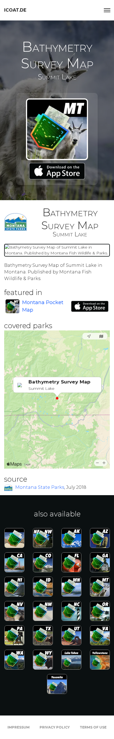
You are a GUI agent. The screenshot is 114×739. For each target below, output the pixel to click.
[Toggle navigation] (107, 10)
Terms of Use (93, 727)
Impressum (18, 727)
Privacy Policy (55, 727)
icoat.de (15, 10)
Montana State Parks (39, 487)
